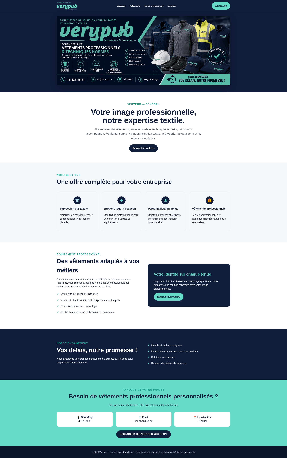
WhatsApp (221, 5)
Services (121, 6)
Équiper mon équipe (168, 296)
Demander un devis (143, 148)
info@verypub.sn (143, 421)
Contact (172, 6)
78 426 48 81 (85, 421)
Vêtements (135, 6)
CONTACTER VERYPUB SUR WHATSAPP (144, 434)
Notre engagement (154, 6)
